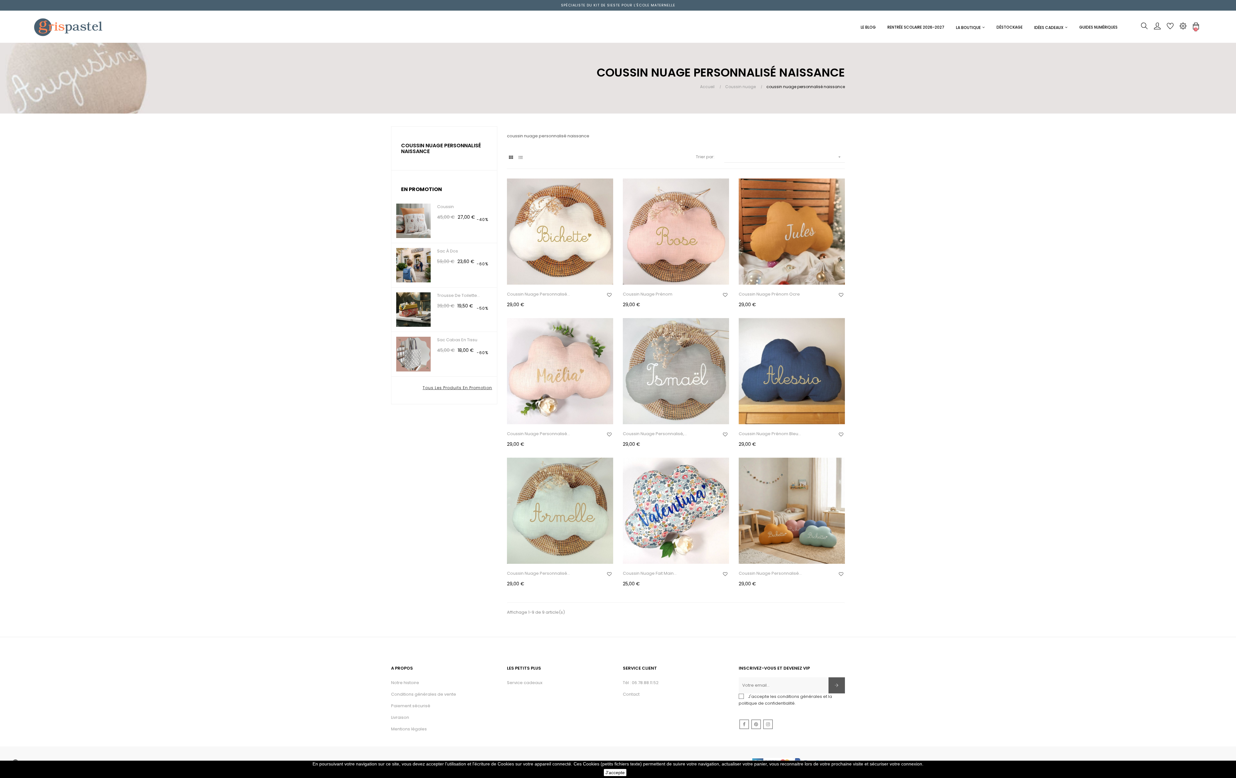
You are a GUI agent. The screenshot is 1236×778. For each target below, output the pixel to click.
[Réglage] (1182, 28)
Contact (631, 694)
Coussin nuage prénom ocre (769, 294)
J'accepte (615, 772)
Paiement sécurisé (410, 706)
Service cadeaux (524, 683)
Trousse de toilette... (458, 295)
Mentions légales (409, 729)
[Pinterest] (756, 724)
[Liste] (521, 157)
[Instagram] (768, 724)
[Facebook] (744, 724)
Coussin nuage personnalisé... (538, 294)
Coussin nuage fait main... (650, 573)
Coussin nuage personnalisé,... (655, 434)
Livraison (400, 717)
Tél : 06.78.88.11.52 (641, 683)
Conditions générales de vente (423, 694)
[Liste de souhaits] (609, 295)
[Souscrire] (837, 685)
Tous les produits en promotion (457, 387)
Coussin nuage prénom (647, 294)
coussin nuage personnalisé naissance (441, 148)
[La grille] (511, 157)
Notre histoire (405, 683)
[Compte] (1157, 28)
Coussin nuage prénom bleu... (770, 434)
